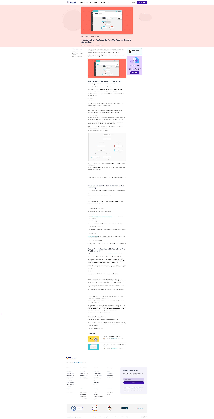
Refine (95, 380)
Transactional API (110, 377)
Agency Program (83, 396)
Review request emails (93, 236)
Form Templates (96, 377)
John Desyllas (114, 338)
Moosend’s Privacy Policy (128, 390)
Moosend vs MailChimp (84, 370)
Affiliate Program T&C (118, 417)
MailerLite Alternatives (84, 379)
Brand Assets (96, 394)
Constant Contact (78, 362)
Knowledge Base (69, 392)
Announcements (94, 36)
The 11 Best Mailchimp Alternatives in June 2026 (113, 336)
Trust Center (96, 398)
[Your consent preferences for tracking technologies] (1, 314)
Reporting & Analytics (70, 384)
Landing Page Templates (98, 375)
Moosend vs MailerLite (84, 373)
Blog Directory (96, 371)
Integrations (69, 386)
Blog (82, 36)
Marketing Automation (71, 375)
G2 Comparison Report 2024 (98, 396)
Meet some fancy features (77, 56)
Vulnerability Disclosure (127, 417)
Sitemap (95, 400)
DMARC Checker (96, 382)
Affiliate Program (83, 394)
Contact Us (95, 391)
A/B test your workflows (76, 51)
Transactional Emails (70, 373)
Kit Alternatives (82, 377)
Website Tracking (110, 375)
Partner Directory (83, 391)
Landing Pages (69, 379)
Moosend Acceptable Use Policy (95, 417)
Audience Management (71, 382)
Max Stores (109, 394)
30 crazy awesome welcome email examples (102, 216)
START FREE (134, 72)
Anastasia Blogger (110, 392)
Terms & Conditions (111, 417)
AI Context (95, 384)
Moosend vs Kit (82, 371)
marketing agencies (112, 253)
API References (109, 370)
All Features (69, 370)
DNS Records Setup (110, 373)
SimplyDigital (109, 391)
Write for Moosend (83, 398)
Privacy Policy (104, 417)
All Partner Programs (83, 392)
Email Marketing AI (70, 377)
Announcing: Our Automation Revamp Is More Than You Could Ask (114, 345)
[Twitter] (146, 417)
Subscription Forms (70, 380)
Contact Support (69, 391)
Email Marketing (69, 371)
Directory (87, 36)
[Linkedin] (141, 417)
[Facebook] (144, 417)
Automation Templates (97, 379)
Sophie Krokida (114, 348)
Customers (95, 392)
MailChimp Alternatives (84, 375)
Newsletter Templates (97, 373)
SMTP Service (109, 371)
